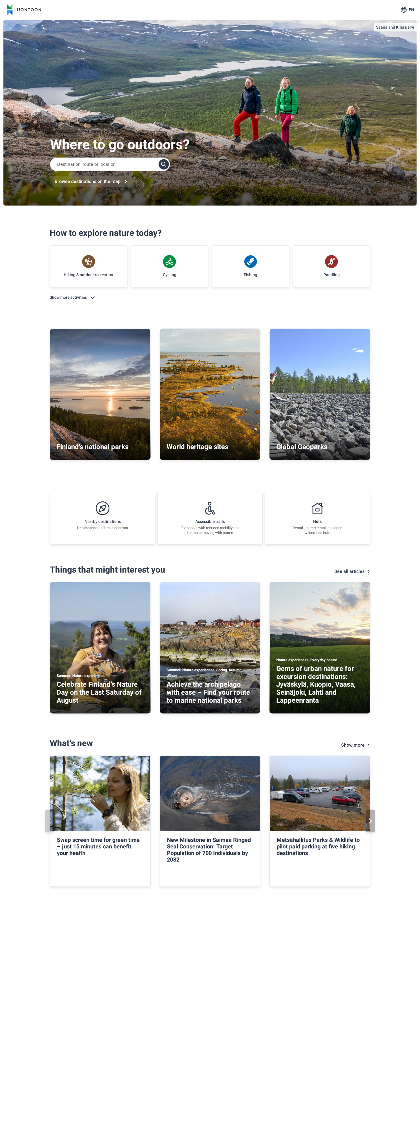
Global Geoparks (301, 447)
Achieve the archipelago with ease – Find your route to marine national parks (208, 692)
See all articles (349, 571)
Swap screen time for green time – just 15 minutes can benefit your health (98, 846)
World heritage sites (197, 447)
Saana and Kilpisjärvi (395, 27)
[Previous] (49, 821)
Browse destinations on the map (88, 181)
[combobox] (110, 164)
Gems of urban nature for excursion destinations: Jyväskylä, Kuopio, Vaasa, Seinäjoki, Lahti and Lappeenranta (316, 684)
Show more (353, 745)
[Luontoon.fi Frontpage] (24, 10)
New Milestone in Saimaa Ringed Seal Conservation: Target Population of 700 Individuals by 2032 (209, 850)
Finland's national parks (93, 447)
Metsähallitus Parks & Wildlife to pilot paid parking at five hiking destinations (318, 846)
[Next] (370, 821)
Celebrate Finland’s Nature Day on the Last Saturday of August (99, 692)
